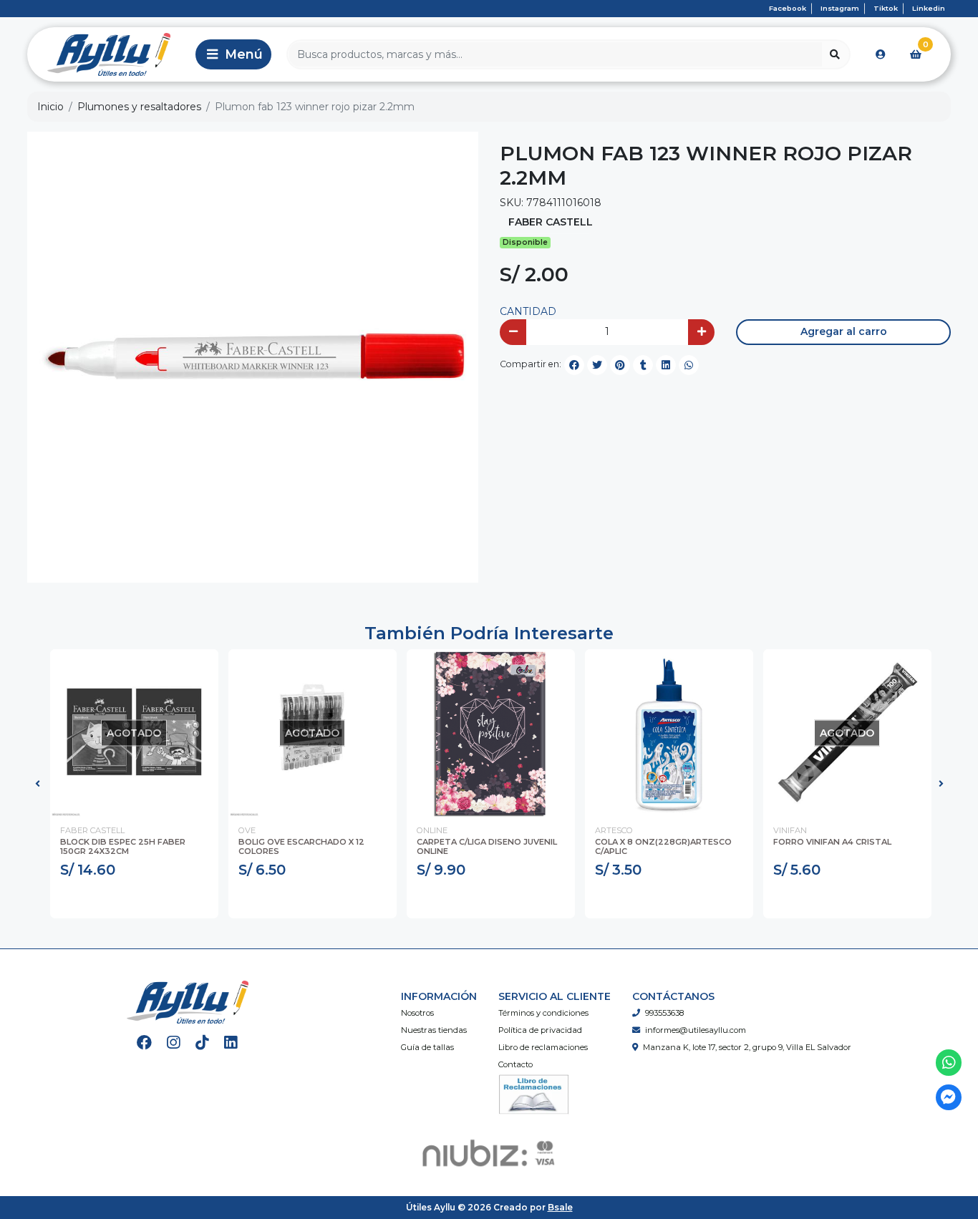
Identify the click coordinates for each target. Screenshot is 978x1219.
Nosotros (417, 1013)
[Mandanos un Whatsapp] (949, 1062)
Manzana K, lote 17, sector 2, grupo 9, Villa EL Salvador (747, 1047)
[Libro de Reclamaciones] (534, 1094)
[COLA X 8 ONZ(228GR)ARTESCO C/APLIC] (669, 733)
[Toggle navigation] (233, 54)
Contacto (515, 1064)
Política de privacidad (540, 1030)
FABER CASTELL (550, 221)
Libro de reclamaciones (543, 1047)
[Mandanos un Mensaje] (949, 1097)
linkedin (928, 8)
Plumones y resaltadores (139, 106)
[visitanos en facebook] (144, 1042)
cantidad (528, 311)
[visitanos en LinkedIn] (231, 1042)
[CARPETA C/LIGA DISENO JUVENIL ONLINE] (491, 733)
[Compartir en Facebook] (574, 365)
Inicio (50, 106)
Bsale (560, 1207)
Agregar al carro (843, 331)
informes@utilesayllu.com (695, 1030)
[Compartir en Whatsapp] (689, 365)
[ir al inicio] (187, 1002)
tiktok (885, 8)
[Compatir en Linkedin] (666, 365)
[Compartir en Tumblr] (643, 365)
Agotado (134, 900)
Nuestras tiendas (434, 1030)
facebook (787, 8)
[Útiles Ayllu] (108, 54)
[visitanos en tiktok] (202, 1042)
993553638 (664, 1013)
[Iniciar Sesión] (881, 54)
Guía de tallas (427, 1047)
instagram (839, 8)
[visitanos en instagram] (173, 1042)
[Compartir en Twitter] (597, 365)
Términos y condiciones (543, 1013)
